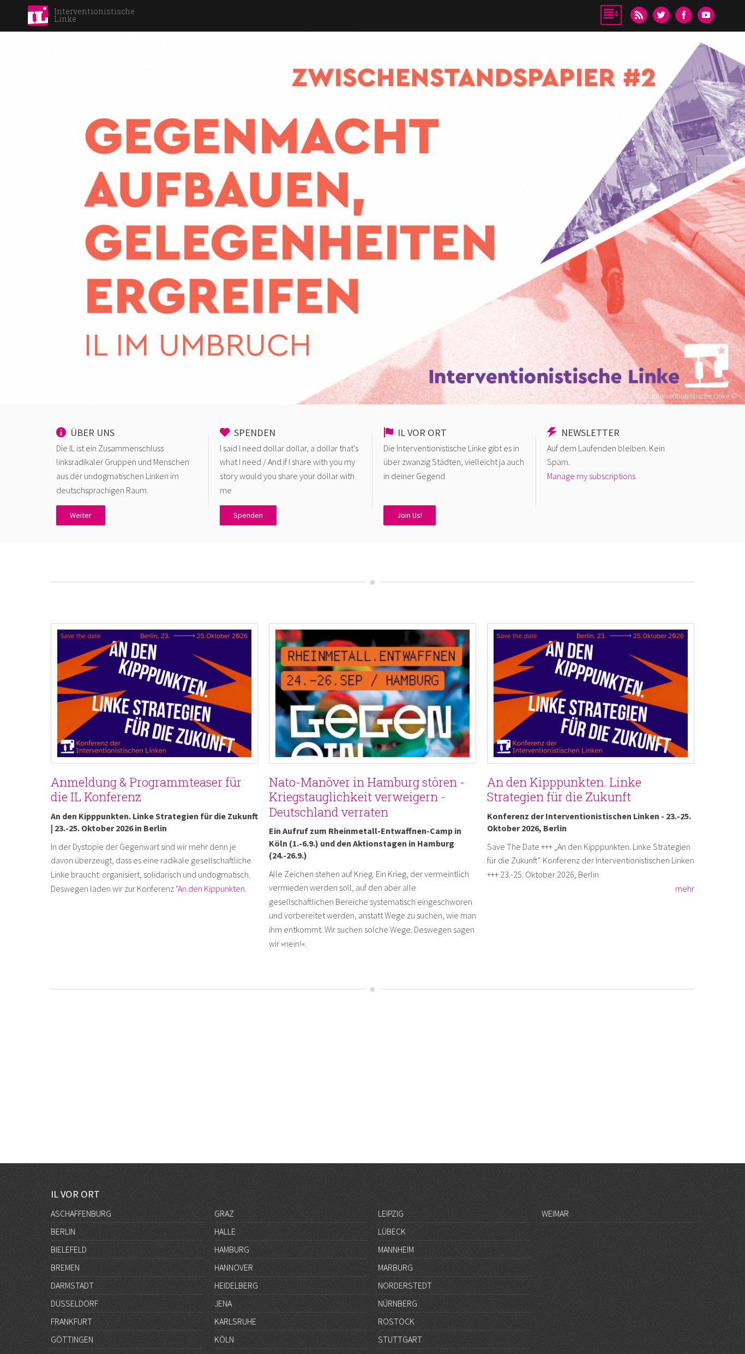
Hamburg (231, 1249)
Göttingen (72, 1339)
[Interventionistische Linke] (38, 18)
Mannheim (396, 1249)
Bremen (65, 1267)
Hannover (233, 1267)
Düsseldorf (74, 1303)
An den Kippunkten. (212, 888)
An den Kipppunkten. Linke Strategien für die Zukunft (564, 789)
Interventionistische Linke (94, 15)
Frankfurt (71, 1321)
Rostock (396, 1321)
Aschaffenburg (81, 1213)
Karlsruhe (235, 1321)
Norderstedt (405, 1285)
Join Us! (409, 515)
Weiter (81, 515)
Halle (225, 1231)
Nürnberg (397, 1303)
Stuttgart (400, 1339)
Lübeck (392, 1231)
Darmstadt (72, 1285)
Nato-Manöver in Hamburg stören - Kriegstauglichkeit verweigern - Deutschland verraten (367, 797)
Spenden (248, 515)
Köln (224, 1339)
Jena (223, 1303)
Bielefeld (69, 1249)
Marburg (395, 1267)
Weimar (555, 1213)
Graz (224, 1213)
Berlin (63, 1231)
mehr (684, 888)
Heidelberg (236, 1285)
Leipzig (391, 1213)
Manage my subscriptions (591, 475)
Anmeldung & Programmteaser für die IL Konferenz (146, 789)
